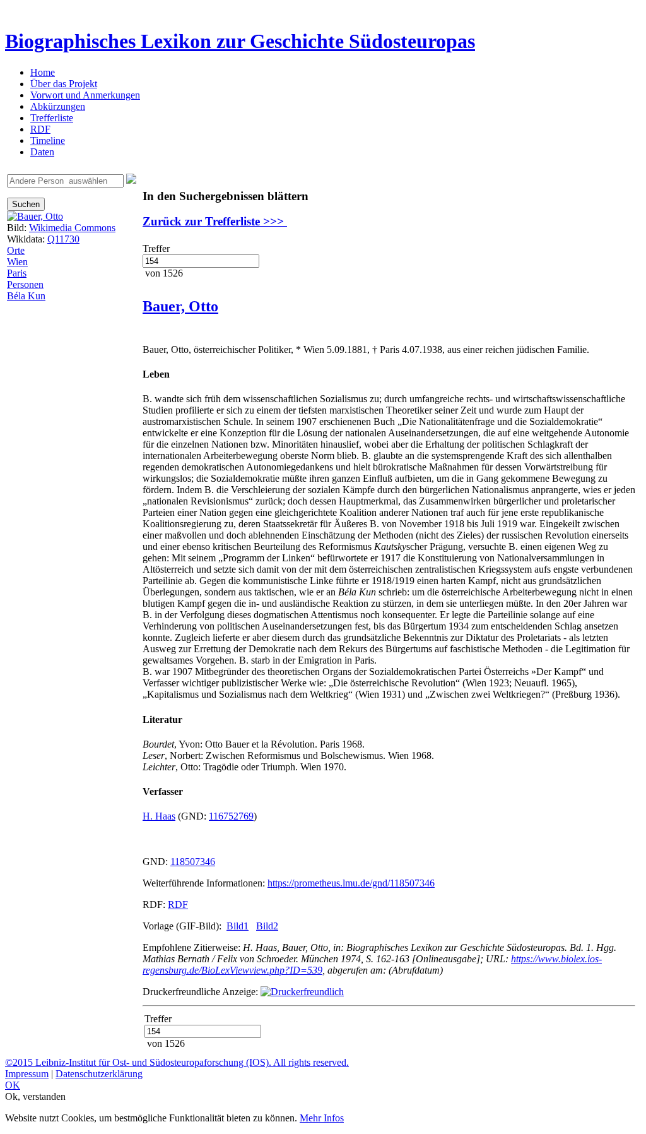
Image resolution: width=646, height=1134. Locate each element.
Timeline (47, 140)
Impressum (27, 1073)
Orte (16, 250)
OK (12, 1085)
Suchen (26, 204)
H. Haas (159, 816)
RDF (40, 129)
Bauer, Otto (180, 306)
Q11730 (63, 239)
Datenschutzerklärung (99, 1073)
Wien (17, 261)
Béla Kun (26, 295)
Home (42, 72)
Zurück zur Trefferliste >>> (215, 221)
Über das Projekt (63, 83)
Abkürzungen (57, 106)
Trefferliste (51, 117)
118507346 (192, 861)
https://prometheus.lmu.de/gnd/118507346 (351, 883)
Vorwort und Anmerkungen (85, 95)
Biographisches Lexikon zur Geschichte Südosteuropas (240, 41)
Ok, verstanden (35, 1096)
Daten (42, 151)
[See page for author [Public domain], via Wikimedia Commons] (35, 216)
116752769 (231, 816)
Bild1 (237, 926)
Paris (16, 273)
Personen (25, 284)
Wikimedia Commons (72, 227)
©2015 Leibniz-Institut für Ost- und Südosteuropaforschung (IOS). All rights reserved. (177, 1062)
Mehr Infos (322, 1118)
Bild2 (267, 926)
